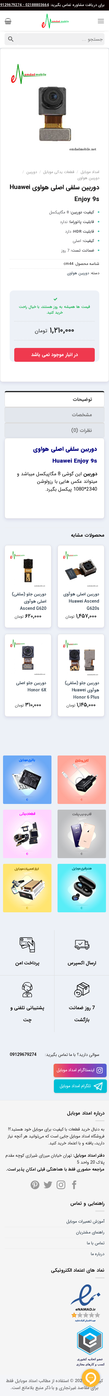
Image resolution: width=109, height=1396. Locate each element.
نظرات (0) (81, 430)
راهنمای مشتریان (90, 1232)
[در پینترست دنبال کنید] (35, 1185)
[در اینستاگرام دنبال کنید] (61, 1185)
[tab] (54, 399)
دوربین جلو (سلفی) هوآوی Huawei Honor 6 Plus (82, 690)
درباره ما (97, 1254)
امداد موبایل (90, 172)
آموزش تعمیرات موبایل (85, 1221)
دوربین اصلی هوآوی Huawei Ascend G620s (81, 601)
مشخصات (82, 415)
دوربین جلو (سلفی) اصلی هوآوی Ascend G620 (29, 601)
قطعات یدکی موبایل (58, 172)
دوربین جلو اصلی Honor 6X (31, 686)
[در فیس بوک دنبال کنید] (74, 1185)
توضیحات (82, 399)
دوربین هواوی (88, 178)
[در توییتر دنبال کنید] (48, 1185)
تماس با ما (95, 1243)
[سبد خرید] (8, 21)
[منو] (100, 21)
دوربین (31, 172)
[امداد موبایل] (54, 21)
